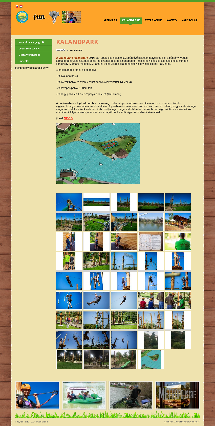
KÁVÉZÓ (171, 20)
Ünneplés (24, 61)
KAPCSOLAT (190, 20)
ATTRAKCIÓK (153, 20)
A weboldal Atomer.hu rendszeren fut (181, 422)
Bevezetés (60, 50)
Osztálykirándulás (29, 54)
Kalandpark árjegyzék (31, 42)
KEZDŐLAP (110, 20)
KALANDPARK (131, 20)
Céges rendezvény (29, 48)
